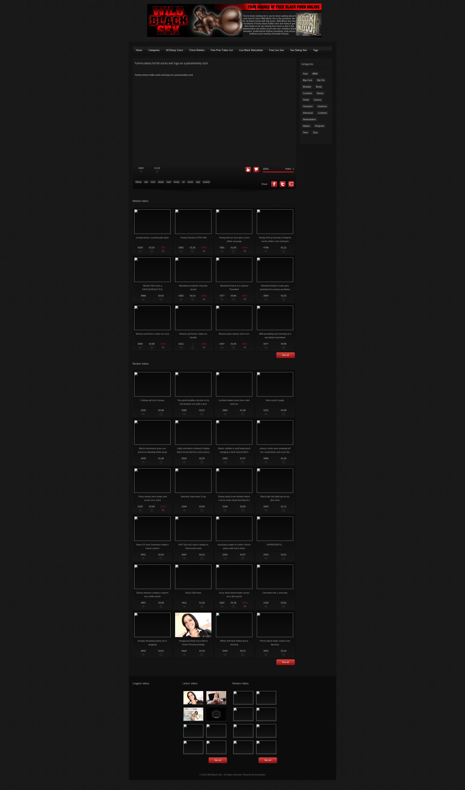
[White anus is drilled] (193, 747)
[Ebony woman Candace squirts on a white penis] (243, 747)
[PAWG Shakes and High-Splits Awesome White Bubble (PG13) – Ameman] (266, 714)
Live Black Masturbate (251, 50)
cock (153, 182)
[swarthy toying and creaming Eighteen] (193, 730)
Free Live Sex (276, 50)
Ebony (138, 182)
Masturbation (309, 119)
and (146, 182)
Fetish (306, 100)
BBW (315, 73)
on (183, 182)
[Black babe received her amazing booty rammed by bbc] (216, 730)
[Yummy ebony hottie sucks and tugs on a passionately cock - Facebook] (274, 184)
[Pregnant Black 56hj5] (216, 747)
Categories (154, 50)
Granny (317, 100)
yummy (206, 182)
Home (139, 50)
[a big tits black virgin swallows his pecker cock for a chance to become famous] (266, 747)
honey (176, 182)
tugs (198, 182)
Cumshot (307, 93)
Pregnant (319, 126)
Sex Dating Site (298, 50)
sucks (190, 182)
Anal (305, 73)
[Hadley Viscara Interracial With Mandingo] (216, 697)
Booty (319, 87)
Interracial (308, 113)
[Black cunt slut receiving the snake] (266, 730)
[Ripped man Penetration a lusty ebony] (243, 714)
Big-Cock (307, 80)
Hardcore (322, 106)
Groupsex (308, 106)
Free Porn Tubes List (222, 50)
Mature (306, 126)
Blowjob (307, 87)
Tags (315, 50)
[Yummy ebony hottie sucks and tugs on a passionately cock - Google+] (291, 184)
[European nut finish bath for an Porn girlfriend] (243, 697)
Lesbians (322, 113)
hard (169, 182)
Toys (315, 132)
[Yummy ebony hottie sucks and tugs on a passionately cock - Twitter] (283, 184)
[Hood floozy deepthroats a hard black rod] (216, 714)
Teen (305, 132)
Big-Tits (321, 80)
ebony (161, 182)
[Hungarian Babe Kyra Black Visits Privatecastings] (193, 697)
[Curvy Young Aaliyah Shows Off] (193, 714)
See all (285, 355)
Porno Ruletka (196, 50)
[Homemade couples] (266, 697)
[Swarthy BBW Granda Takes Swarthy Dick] (243, 730)
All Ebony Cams (174, 50)
